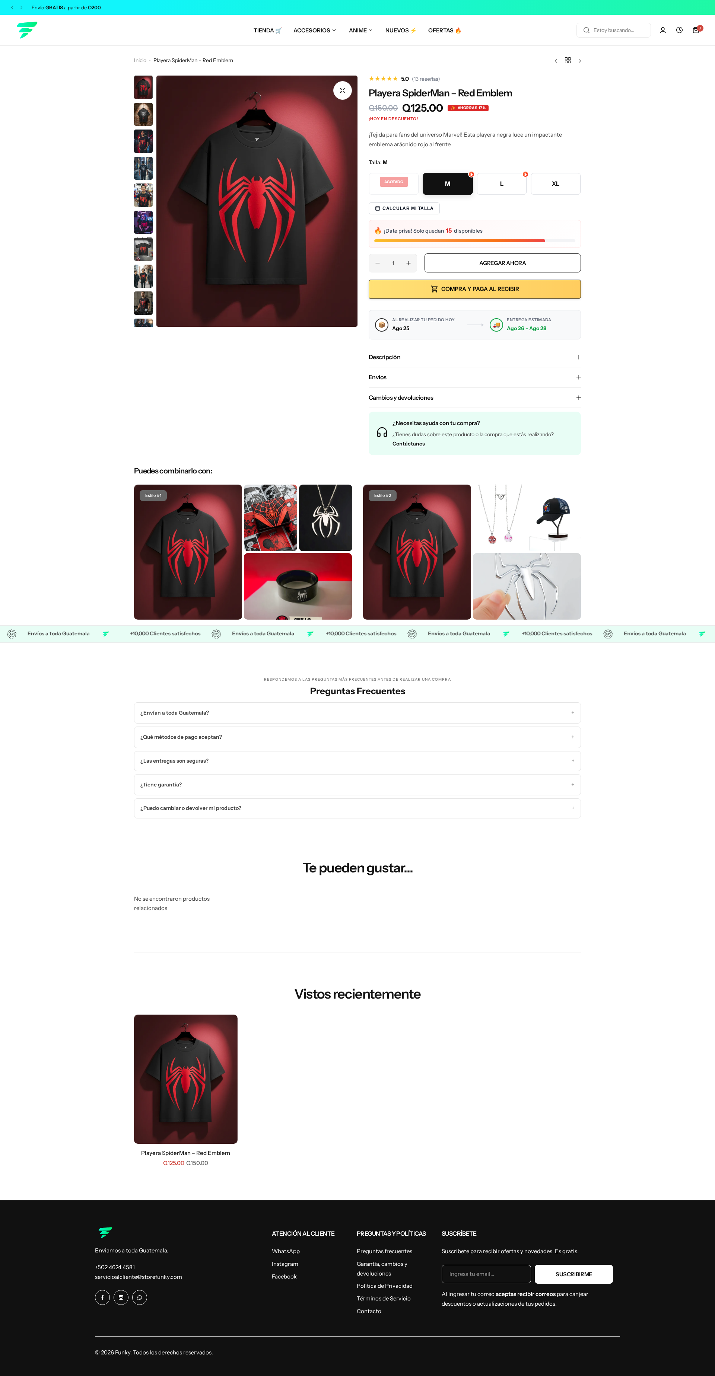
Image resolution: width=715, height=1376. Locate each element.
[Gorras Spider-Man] (554, 518)
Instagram (285, 1263)
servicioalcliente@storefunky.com (138, 1276)
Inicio (140, 60)
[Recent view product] (679, 30)
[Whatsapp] (139, 1297)
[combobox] (613, 30)
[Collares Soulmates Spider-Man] (499, 518)
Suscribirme (574, 1274)
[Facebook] (102, 1297)
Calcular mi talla (407, 208)
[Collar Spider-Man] (325, 518)
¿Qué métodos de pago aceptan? (357, 737)
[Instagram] (121, 1297)
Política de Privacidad (385, 1285)
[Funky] (26, 30)
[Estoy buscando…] (586, 30)
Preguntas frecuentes (384, 1251)
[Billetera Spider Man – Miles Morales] (270, 518)
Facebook (284, 1276)
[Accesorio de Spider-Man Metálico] (527, 586)
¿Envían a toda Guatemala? (357, 712)
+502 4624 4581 (115, 1267)
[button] (12, 8)
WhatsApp (286, 1251)
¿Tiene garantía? (357, 784)
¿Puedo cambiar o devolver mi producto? (357, 808)
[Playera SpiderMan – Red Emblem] (188, 552)
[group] (257, 201)
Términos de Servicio (384, 1298)
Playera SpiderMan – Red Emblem (185, 1152)
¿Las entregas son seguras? (357, 760)
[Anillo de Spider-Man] (298, 586)
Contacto (369, 1311)
